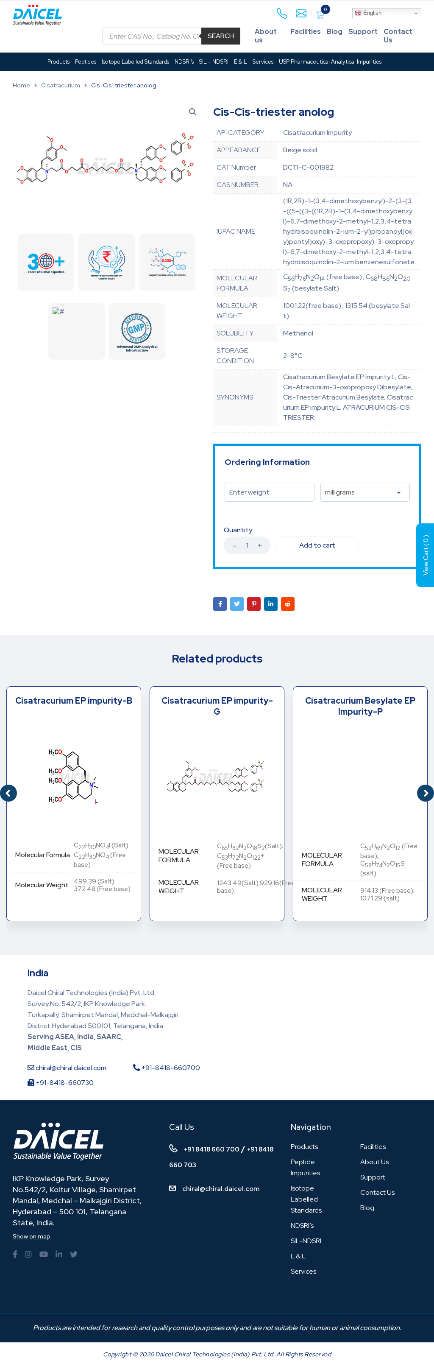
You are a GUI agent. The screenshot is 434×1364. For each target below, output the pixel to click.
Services (303, 1271)
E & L (298, 1256)
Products (304, 1146)
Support (363, 31)
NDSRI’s (302, 1225)
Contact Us (398, 36)
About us (266, 36)
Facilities (306, 31)
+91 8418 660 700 (211, 1149)
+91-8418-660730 (64, 1082)
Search (221, 35)
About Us (374, 1161)
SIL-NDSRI (306, 1240)
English (371, 13)
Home (21, 85)
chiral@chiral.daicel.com (70, 1067)
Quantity (238, 530)
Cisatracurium (60, 85)
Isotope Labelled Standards (306, 1199)
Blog (334, 31)
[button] (425, 793)
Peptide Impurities (305, 1167)
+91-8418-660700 (170, 1067)
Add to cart (317, 545)
